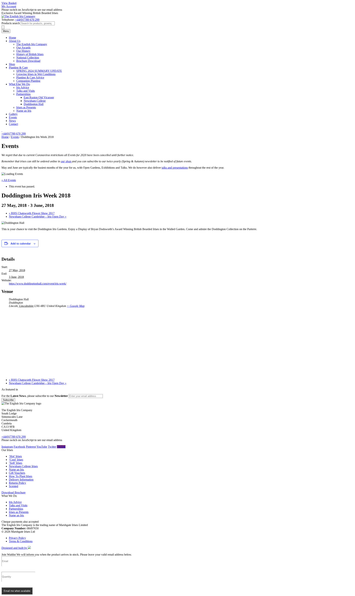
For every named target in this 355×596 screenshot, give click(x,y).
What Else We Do (19, 84)
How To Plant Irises (20, 476)
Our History (23, 50)
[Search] (2, 27)
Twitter (52, 446)
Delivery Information (21, 479)
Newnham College (35, 100)
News (12, 120)
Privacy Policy (17, 537)
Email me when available (17, 591)
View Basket (8, 3)
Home (12, 37)
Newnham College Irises (23, 466)
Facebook (19, 446)
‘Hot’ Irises (15, 456)
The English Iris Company (31, 44)
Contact (13, 124)
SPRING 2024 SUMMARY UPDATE (39, 70)
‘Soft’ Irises (15, 462)
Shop (12, 64)
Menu (6, 31)
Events (13, 117)
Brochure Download (28, 60)
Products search (10, 23)
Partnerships (23, 94)
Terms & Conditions (21, 541)
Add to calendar (21, 243)
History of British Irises (29, 54)
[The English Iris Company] (18, 16)
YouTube (41, 446)
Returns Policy (17, 482)
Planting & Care (18, 67)
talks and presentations (175, 167)
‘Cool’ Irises (16, 459)
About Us (14, 40)
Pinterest (31, 446)
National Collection (27, 57)
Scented (13, 486)
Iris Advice (22, 87)
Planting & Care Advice (30, 77)
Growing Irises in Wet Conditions (35, 74)
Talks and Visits (25, 90)
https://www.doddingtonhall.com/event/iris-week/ (37, 283)
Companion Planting (28, 80)
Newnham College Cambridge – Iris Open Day (37, 216)
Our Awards (23, 47)
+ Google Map (75, 306)
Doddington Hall (33, 104)
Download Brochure (13, 492)
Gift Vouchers (17, 472)
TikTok (61, 446)
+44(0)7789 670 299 (27, 19)
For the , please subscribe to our (34, 395)
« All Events (8, 180)
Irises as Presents (26, 107)
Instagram (7, 446)
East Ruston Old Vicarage (39, 97)
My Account (8, 6)
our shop (66, 161)
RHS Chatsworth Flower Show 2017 (32, 213)
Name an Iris (23, 110)
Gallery (13, 114)
